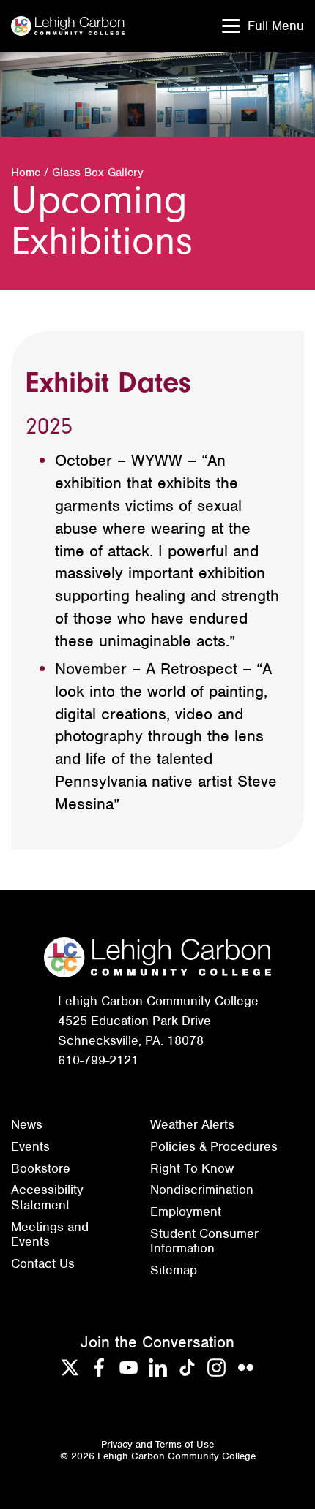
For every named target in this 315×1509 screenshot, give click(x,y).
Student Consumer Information (204, 1241)
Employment (185, 1211)
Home (25, 172)
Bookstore (40, 1168)
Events (30, 1146)
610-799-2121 (98, 1060)
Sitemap (173, 1270)
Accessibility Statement (47, 1197)
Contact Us (43, 1263)
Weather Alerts (192, 1124)
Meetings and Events (50, 1234)
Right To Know (192, 1168)
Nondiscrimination (201, 1189)
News (26, 1124)
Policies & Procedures (214, 1146)
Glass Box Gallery (98, 172)
